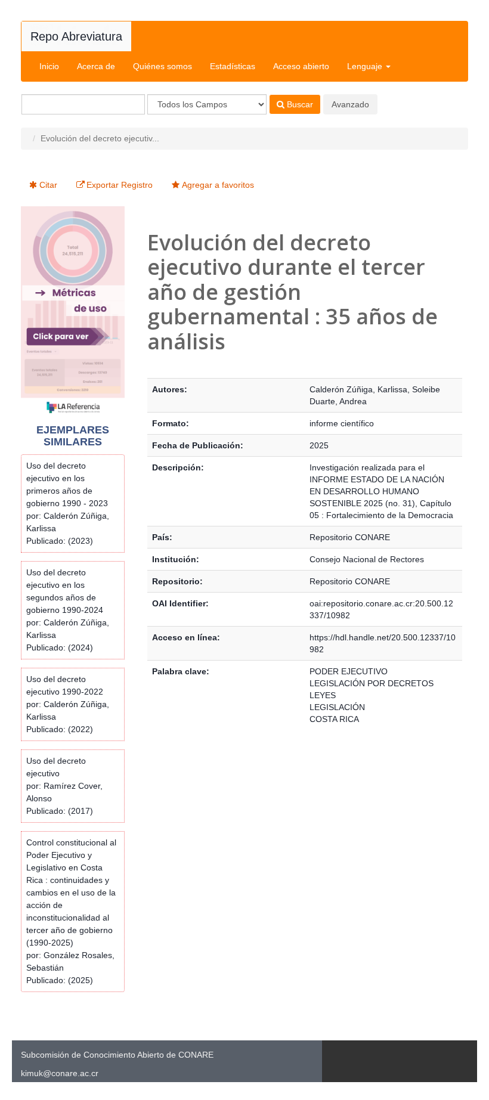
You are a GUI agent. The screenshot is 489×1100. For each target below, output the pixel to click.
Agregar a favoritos (218, 185)
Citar (48, 185)
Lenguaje (366, 66)
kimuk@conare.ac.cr (59, 1073)
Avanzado (350, 104)
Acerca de (96, 66)
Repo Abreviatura (76, 36)
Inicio (49, 66)
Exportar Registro (119, 185)
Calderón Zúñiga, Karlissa (358, 389)
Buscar (298, 104)
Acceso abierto (301, 66)
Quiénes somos (162, 66)
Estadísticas (232, 66)
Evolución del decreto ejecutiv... (100, 138)
